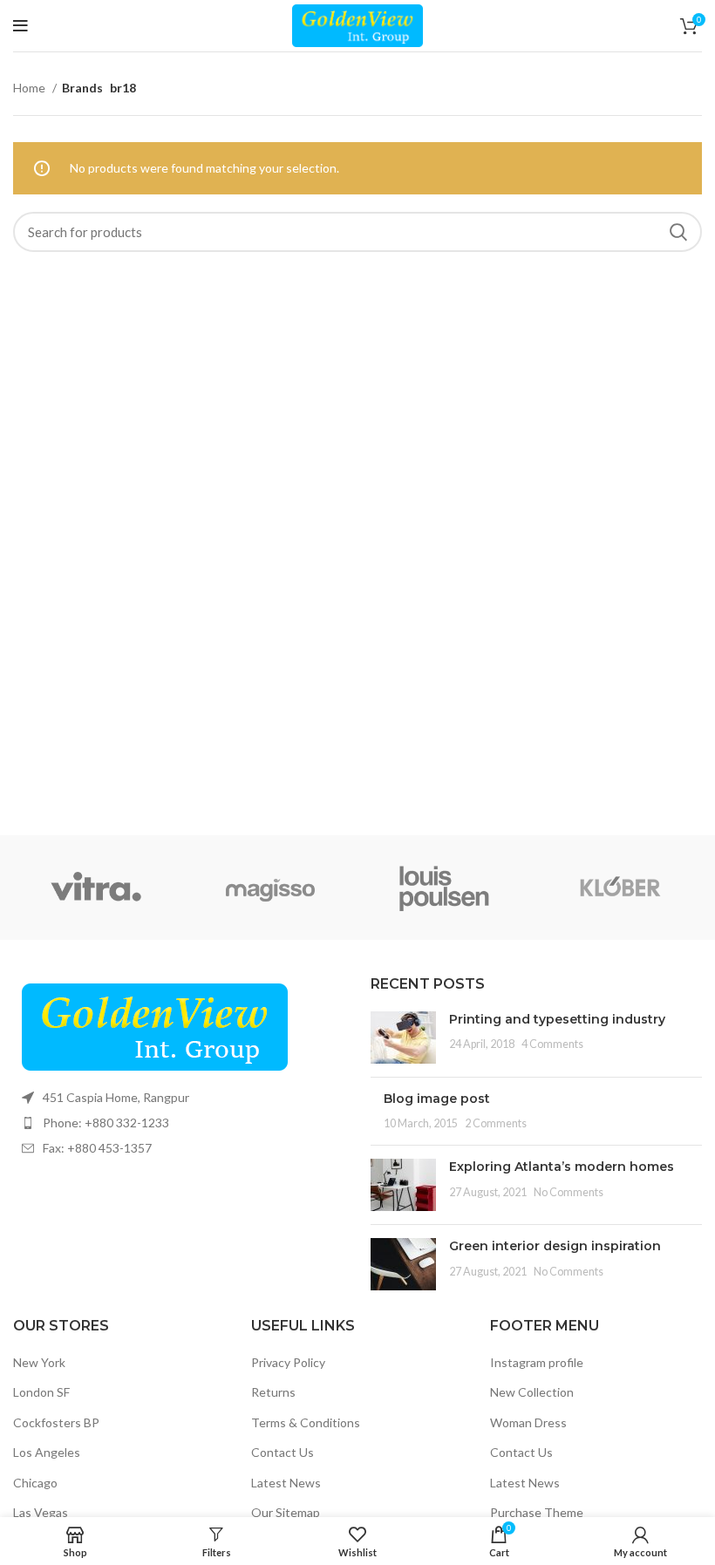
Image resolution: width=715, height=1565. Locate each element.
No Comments (568, 1192)
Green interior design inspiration (555, 1246)
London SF (41, 1392)
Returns (273, 1392)
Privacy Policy (288, 1362)
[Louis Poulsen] (445, 887)
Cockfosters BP (56, 1422)
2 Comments (496, 1123)
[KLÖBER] (619, 887)
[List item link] (179, 1123)
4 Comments (552, 1044)
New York (39, 1362)
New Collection (532, 1392)
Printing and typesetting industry (557, 1019)
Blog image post (437, 1098)
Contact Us (282, 1452)
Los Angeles (46, 1452)
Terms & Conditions (305, 1422)
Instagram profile (536, 1362)
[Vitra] (96, 887)
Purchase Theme (536, 1512)
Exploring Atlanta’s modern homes (561, 1166)
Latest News (286, 1482)
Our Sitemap (285, 1512)
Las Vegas (40, 1512)
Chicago (35, 1482)
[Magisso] (270, 887)
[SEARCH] (678, 232)
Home (30, 87)
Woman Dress (528, 1422)
